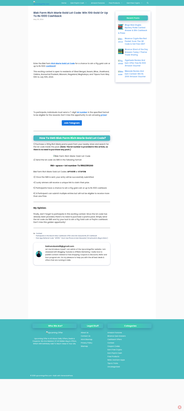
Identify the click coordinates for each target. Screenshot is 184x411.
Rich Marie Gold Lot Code (63, 63)
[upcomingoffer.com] (41, 3)
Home (64, 3)
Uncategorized (113, 366)
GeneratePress (67, 375)
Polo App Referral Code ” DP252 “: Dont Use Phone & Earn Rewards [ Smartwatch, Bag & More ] (72, 238)
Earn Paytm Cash (77, 3)
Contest (39, 233)
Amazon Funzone (98, 3)
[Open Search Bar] (148, 3)
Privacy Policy (86, 343)
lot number (82, 112)
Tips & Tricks (112, 363)
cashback (50, 66)
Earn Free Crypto (133, 3)
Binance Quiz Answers (116, 336)
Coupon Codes (113, 346)
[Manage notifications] (179, 407)
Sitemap (84, 346)
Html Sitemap (86, 339)
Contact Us (85, 336)
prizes (103, 115)
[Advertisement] (72, 29)
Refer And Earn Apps (116, 360)
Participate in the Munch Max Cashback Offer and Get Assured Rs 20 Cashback (66, 236)
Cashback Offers (114, 339)
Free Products (114, 3)
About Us (84, 332)
